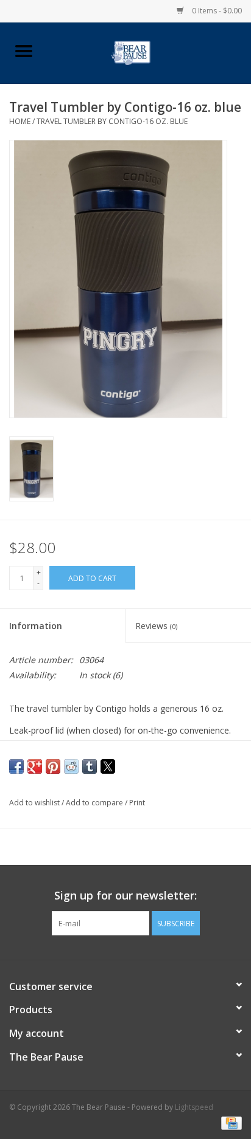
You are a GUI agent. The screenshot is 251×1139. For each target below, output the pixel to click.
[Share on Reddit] (71, 766)
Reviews (156, 625)
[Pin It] (53, 766)
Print (137, 802)
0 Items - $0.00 (216, 10)
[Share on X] (108, 766)
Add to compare (95, 802)
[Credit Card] (229, 1122)
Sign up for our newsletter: (125, 895)
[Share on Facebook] (16, 766)
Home (19, 121)
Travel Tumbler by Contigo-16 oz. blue (112, 121)
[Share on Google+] (34, 766)
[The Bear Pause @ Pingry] (149, 52)
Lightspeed (194, 1107)
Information (35, 625)
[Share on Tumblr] (89, 766)
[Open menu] (24, 50)
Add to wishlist (35, 802)
